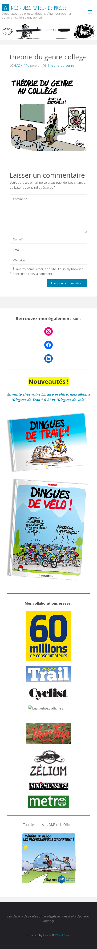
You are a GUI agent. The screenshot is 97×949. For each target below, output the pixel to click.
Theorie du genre (61, 65)
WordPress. (63, 935)
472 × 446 (22, 65)
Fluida (46, 935)
